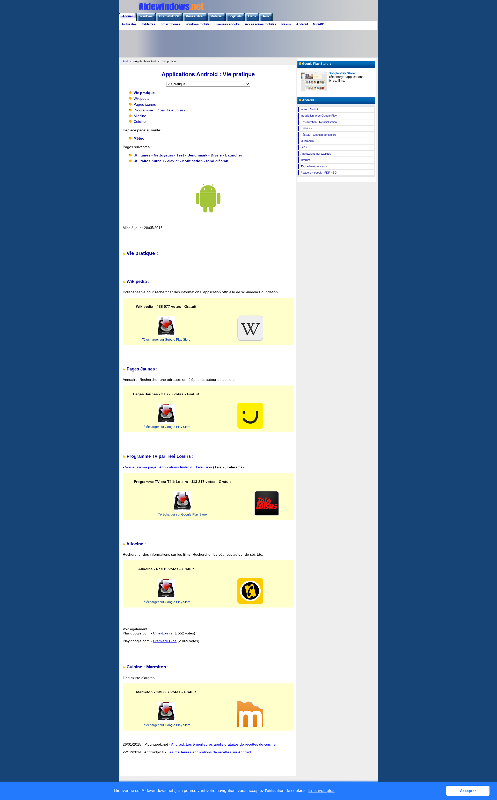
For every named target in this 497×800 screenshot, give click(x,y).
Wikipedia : (137, 281)
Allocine (140, 116)
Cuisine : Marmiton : (147, 667)
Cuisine (140, 121)
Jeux (265, 16)
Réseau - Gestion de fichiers (319, 134)
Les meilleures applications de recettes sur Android (209, 752)
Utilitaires (306, 128)
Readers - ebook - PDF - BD (319, 172)
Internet (305, 159)
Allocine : (135, 543)
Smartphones (170, 24)
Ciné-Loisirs (162, 633)
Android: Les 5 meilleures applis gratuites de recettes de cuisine (223, 744)
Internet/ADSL (169, 16)
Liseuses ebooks (227, 24)
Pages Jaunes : (141, 369)
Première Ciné (165, 641)
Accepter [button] (468, 791)
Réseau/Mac (195, 16)
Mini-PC (318, 24)
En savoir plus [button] (321, 790)
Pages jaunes (145, 104)
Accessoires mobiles (260, 24)
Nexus (286, 24)
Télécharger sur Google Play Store (166, 339)
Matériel (216, 16)
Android (302, 24)
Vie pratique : (141, 253)
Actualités (129, 24)
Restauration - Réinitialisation (319, 122)
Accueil (127, 16)
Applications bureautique (316, 153)
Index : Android (310, 109)
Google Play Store (341, 73)
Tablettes (148, 24)
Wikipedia (141, 98)
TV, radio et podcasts (314, 166)
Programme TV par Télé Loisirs (159, 110)
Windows (146, 16)
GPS (303, 147)
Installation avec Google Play (319, 115)
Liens (252, 16)
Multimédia (307, 140)
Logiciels (235, 16)
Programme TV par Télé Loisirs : (159, 456)
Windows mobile (197, 24)
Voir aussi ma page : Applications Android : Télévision (168, 467)
